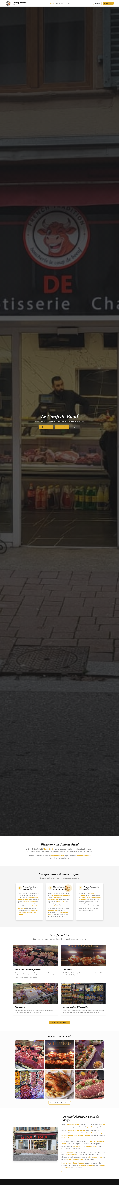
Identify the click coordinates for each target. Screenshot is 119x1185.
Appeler (75, 427)
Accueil (52, 3)
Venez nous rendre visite (60, 1022)
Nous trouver (109, 3)
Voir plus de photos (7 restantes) (58, 1103)
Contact (68, 3)
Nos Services (59, 3)
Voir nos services (61, 427)
